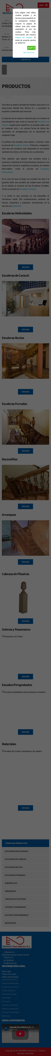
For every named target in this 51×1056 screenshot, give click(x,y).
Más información (28, 52)
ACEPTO (31, 48)
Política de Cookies (23, 38)
